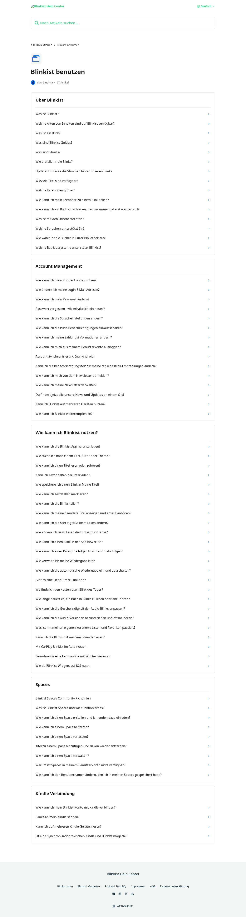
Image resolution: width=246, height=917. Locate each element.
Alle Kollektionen (41, 45)
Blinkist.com (65, 886)
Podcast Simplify (115, 886)
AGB (152, 886)
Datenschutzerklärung (174, 886)
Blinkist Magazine (88, 886)
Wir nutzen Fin (125, 905)
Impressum (138, 886)
